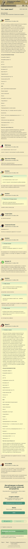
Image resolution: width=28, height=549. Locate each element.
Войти (14, 512)
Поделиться (7, 521)
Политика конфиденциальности (18, 542)
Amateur (6, 13)
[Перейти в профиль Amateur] (2, 20)
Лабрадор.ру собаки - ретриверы (14, 2)
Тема (7, 542)
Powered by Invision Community (14, 546)
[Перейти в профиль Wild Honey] (2, 146)
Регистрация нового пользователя (14, 503)
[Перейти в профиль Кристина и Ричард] (2, 159)
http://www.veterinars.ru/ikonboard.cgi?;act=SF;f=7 (11, 164)
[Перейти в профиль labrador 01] (2, 262)
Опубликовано (11, 21)
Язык (2, 542)
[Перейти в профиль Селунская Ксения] (2, 225)
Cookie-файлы (14, 543)
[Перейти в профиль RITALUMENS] (2, 464)
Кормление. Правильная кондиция (16, 14)
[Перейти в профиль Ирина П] (2, 325)
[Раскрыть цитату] (3, 176)
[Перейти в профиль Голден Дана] (2, 214)
